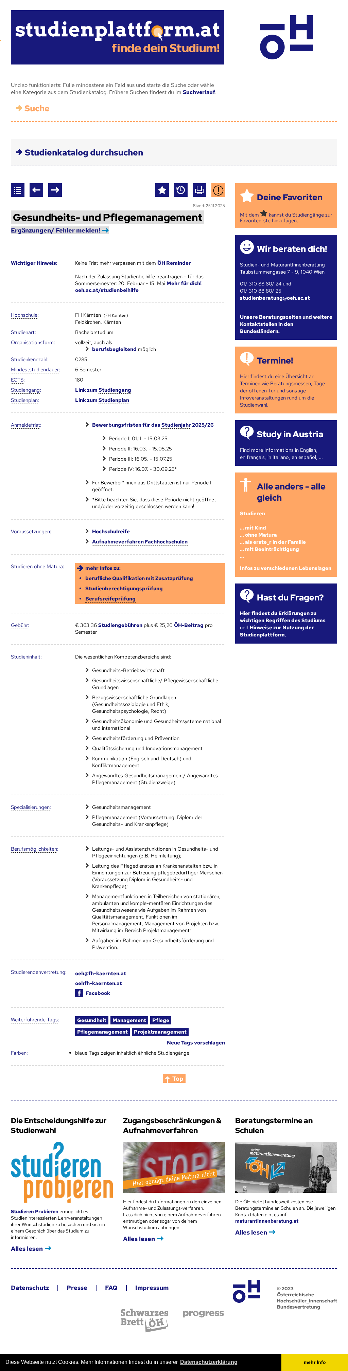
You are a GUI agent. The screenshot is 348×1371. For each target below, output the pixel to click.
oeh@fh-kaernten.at (100, 973)
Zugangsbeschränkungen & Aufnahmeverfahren (172, 1125)
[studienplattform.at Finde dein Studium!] (117, 37)
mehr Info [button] (315, 1362)
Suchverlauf (199, 92)
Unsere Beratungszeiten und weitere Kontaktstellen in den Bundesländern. (286, 324)
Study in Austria (290, 434)
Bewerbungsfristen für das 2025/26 (153, 425)
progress (203, 1314)
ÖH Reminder (174, 263)
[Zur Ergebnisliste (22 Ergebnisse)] (17, 190)
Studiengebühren (120, 625)
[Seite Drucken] (199, 190)
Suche (37, 108)
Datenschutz (30, 1288)
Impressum (152, 1288)
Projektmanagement (160, 1032)
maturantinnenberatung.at (266, 1221)
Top (178, 1078)
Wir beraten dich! (292, 249)
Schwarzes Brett (144, 1321)
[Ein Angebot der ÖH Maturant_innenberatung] (286, 37)
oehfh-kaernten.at (98, 983)
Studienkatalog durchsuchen (84, 152)
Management (129, 1020)
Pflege (160, 1020)
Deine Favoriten (290, 197)
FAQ (111, 1288)
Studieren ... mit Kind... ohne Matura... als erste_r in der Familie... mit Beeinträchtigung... (273, 535)
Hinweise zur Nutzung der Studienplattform (277, 631)
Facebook (98, 993)
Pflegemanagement (102, 1032)
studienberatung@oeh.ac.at (275, 298)
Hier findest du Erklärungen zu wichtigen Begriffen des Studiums (283, 617)
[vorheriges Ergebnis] (36, 190)
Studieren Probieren (35, 1211)
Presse (77, 1288)
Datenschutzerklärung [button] (209, 1362)
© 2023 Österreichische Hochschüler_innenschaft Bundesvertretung (307, 1297)
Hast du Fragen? (290, 597)
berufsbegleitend (114, 349)
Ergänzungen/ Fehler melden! (55, 230)
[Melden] (218, 190)
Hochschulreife (111, 531)
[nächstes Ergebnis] (55, 190)
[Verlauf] (181, 190)
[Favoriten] (162, 190)
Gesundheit (91, 1020)
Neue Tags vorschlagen (196, 1042)
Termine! (275, 360)
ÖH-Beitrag (189, 625)
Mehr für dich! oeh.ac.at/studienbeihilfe (138, 287)
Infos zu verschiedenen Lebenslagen (285, 568)
